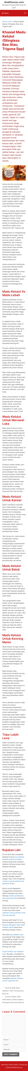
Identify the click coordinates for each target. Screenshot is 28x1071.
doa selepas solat (16, 935)
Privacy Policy (13, 1064)
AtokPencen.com (14, 2)
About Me (4, 1064)
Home (4, 21)
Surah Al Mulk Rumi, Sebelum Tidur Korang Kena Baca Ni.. (13, 991)
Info (10, 21)
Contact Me (23, 1064)
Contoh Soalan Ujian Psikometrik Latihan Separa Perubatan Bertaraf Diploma (13, 999)
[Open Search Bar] (25, 13)
